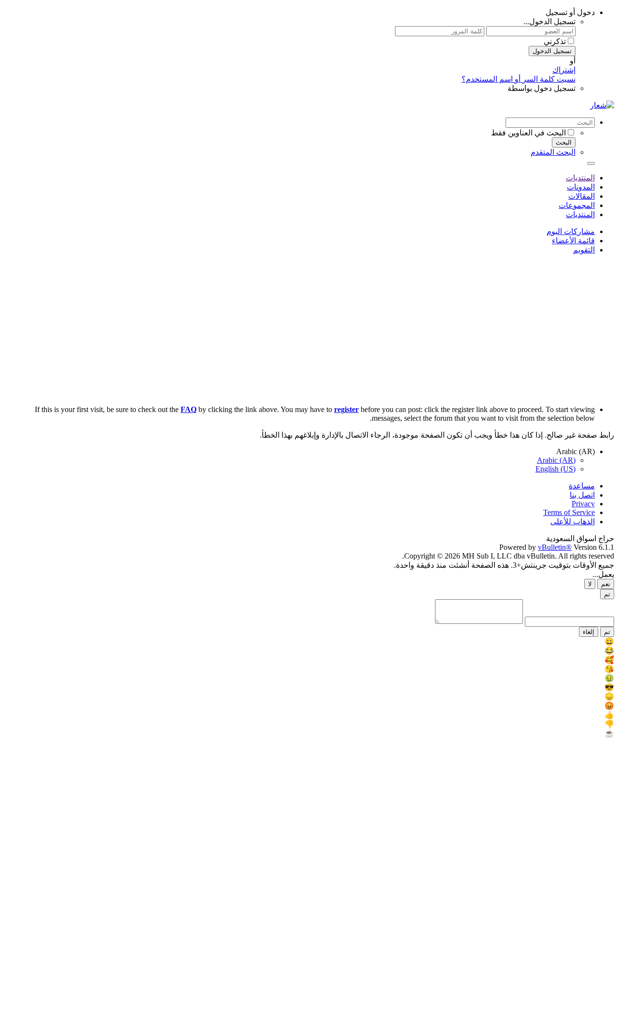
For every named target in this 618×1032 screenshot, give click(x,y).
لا (589, 584)
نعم (605, 584)
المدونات (581, 187)
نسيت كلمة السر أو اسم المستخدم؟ (519, 79)
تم (607, 594)
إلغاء (588, 631)
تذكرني (555, 41)
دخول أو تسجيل (570, 12)
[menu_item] (309, 641)
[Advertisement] (309, 330)
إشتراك (564, 70)
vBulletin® (555, 547)
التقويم (584, 250)
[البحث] (591, 163)
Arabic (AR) (556, 460)
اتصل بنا (582, 495)
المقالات (581, 196)
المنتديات (580, 178)
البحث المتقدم (553, 152)
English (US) (555, 469)
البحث (564, 142)
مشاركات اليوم (571, 231)
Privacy (583, 504)
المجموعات (577, 205)
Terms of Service (569, 512)
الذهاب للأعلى (572, 521)
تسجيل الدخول (552, 51)
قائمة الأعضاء (573, 240)
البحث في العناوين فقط (528, 133)
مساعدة (582, 486)
